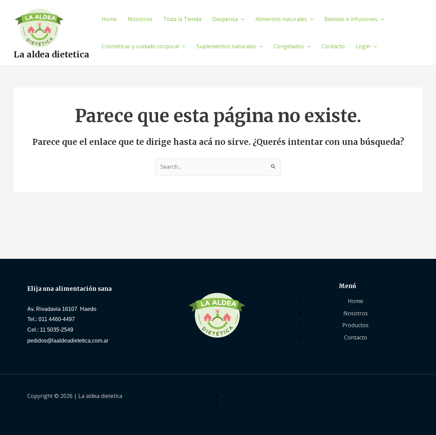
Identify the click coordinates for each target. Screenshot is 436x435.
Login (363, 46)
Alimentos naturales (281, 19)
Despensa (225, 19)
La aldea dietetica (51, 54)
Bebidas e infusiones (350, 19)
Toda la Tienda (182, 19)
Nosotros (140, 19)
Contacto (333, 46)
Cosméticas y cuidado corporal (140, 46)
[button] (241, 19)
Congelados (289, 46)
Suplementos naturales (226, 46)
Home (109, 19)
